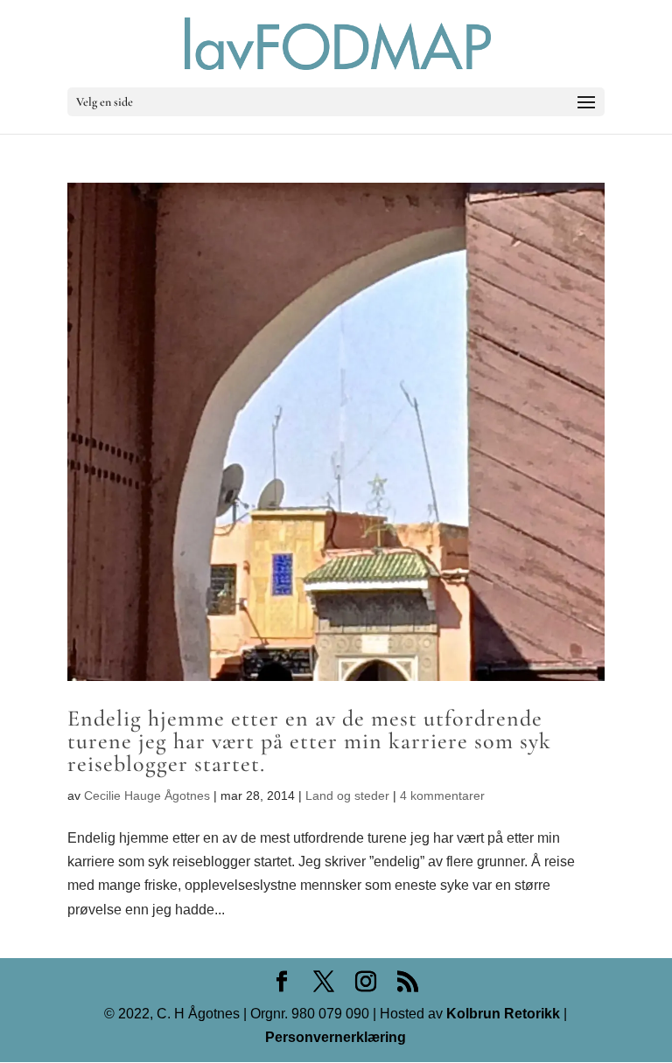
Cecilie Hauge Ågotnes (147, 795)
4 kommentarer (442, 795)
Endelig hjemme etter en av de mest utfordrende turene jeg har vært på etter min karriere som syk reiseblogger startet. (309, 741)
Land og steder (347, 795)
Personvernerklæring (335, 1037)
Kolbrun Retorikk (501, 1013)
